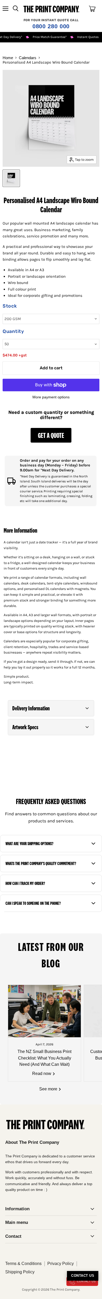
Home (8, 57)
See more (48, 1089)
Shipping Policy (20, 1272)
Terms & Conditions (23, 1263)
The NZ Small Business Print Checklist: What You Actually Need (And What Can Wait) (44, 1058)
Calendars (27, 57)
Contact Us (82, 1276)
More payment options (51, 397)
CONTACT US (86, 1281)
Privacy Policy (60, 1263)
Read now (42, 1073)
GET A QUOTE (51, 435)
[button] (51, 708)
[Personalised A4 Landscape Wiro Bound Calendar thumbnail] (11, 178)
